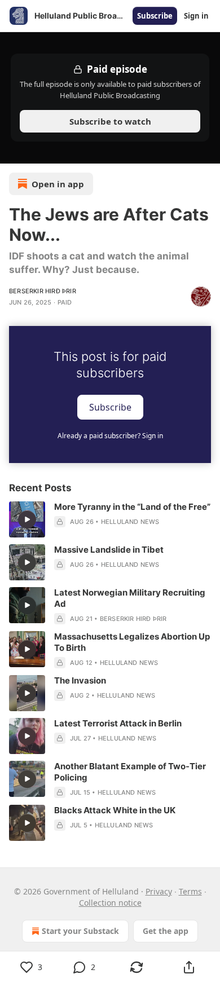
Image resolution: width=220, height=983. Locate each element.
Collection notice (110, 902)
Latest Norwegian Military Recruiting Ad (129, 598)
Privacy (159, 891)
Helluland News (130, 522)
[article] (110, 519)
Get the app (165, 930)
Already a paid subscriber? (110, 435)
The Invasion (80, 680)
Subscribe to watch (110, 121)
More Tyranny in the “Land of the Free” (132, 506)
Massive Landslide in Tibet (109, 549)
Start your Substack (80, 930)
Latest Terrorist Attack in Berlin (118, 723)
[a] (27, 519)
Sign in (196, 16)
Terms (190, 891)
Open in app (58, 183)
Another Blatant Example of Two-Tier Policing (130, 772)
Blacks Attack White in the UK (114, 810)
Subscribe (155, 16)
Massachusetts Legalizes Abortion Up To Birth (132, 642)
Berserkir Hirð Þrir (42, 291)
